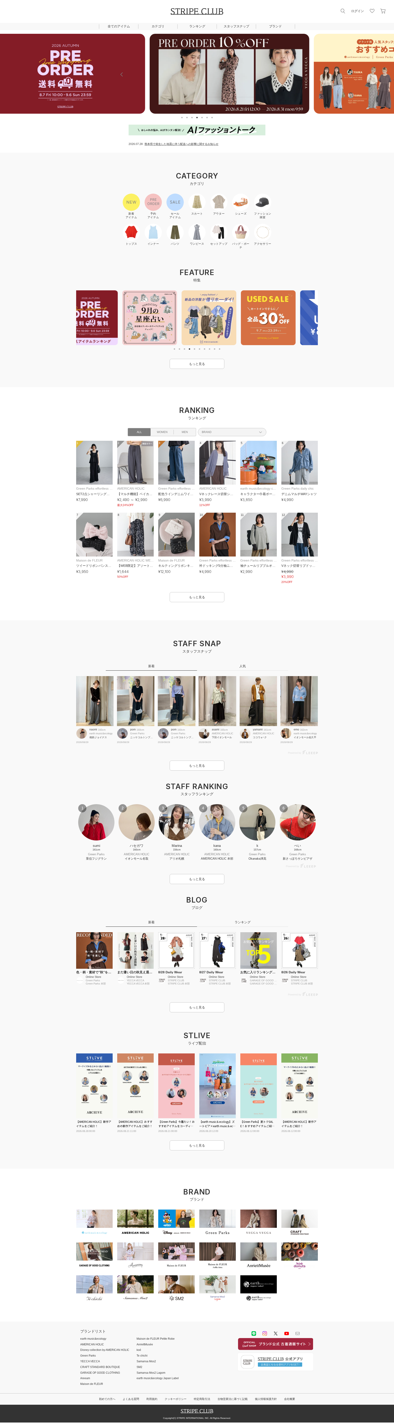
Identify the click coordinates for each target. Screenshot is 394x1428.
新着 (151, 666)
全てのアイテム (119, 26)
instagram (264, 1333)
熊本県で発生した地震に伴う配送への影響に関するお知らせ (181, 144)
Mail (297, 1333)
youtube (286, 1333)
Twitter (275, 1333)
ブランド (275, 26)
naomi (93, 729)
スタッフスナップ (236, 26)
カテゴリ (158, 26)
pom (133, 729)
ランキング (197, 26)
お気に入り (372, 11)
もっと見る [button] (197, 364)
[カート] (383, 11)
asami (215, 729)
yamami (258, 729)
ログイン (357, 11)
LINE (253, 1333)
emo (296, 729)
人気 (242, 666)
